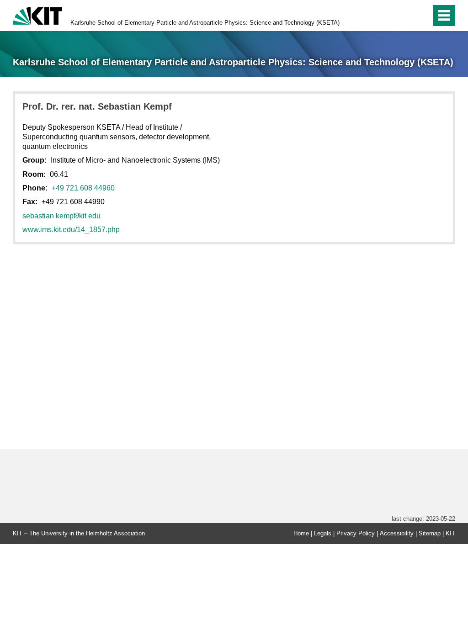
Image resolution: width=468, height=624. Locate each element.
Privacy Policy (355, 533)
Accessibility (397, 533)
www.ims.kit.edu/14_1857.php (71, 229)
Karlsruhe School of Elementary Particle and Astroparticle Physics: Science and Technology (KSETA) (205, 22)
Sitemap (430, 533)
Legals (322, 533)
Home (301, 533)
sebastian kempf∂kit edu (61, 216)
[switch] (404, 16)
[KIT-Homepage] (37, 15)
